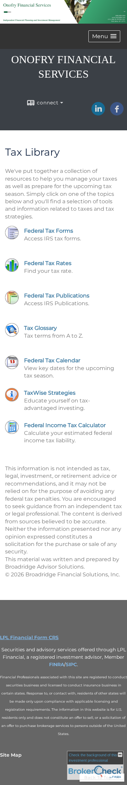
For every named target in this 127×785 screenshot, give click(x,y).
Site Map (11, 755)
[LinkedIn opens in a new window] (98, 113)
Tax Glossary (40, 328)
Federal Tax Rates (47, 263)
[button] (104, 36)
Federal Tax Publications (56, 295)
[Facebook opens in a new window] (117, 113)
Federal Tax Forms (48, 231)
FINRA (56, 664)
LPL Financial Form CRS (29, 637)
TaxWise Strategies (50, 393)
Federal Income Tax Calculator (65, 425)
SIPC (71, 664)
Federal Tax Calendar (52, 360)
